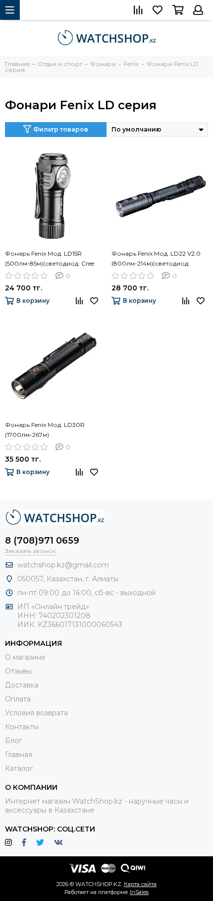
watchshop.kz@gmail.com (63, 564)
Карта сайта (140, 884)
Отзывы (18, 671)
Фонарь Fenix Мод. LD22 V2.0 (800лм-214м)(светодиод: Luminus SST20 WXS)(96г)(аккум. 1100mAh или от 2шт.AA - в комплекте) (159, 259)
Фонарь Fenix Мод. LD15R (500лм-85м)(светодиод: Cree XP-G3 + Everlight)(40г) (49, 259)
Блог (13, 740)
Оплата (18, 698)
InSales (139, 892)
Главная (18, 754)
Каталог (19, 768)
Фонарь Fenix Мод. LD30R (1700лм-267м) (45, 429)
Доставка (22, 685)
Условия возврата (36, 712)
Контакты (22, 726)
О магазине (25, 657)
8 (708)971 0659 (42, 540)
